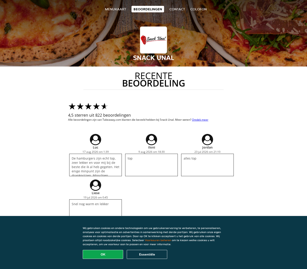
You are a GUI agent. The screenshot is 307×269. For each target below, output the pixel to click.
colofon (198, 9)
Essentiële (147, 254)
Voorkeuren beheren (158, 240)
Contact (177, 9)
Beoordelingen (147, 9)
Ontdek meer (200, 120)
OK (103, 254)
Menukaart (115, 9)
